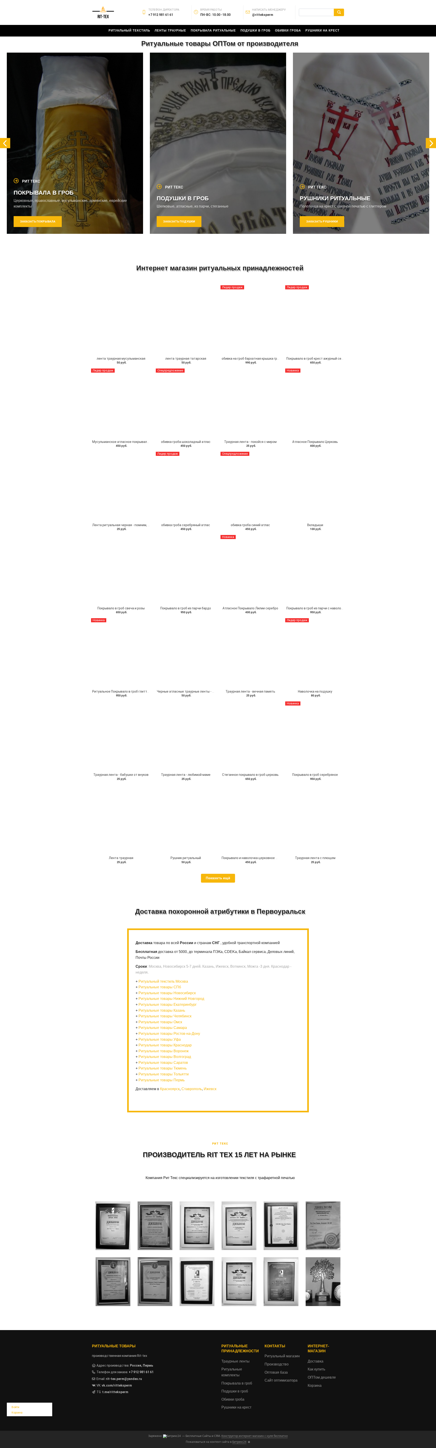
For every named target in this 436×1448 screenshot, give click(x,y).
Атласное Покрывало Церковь (315, 442)
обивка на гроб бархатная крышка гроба (252, 358)
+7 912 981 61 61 (141, 1372)
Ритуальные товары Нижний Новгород (171, 999)
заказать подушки (36, 221)
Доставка (315, 1361)
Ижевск (210, 1089)
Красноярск (170, 1089)
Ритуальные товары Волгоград (165, 1057)
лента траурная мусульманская (121, 358)
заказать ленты (320, 221)
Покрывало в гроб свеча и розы (121, 608)
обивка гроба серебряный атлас (185, 525)
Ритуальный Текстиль (129, 30)
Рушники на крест (322, 30)
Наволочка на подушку (315, 691)
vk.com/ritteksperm (117, 1385)
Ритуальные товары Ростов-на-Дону (169, 1033)
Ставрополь (191, 1089)
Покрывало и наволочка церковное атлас (253, 858)
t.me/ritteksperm (115, 1392)
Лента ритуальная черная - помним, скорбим (126, 525)
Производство (277, 1364)
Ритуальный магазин (282, 1356)
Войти (15, 1407)
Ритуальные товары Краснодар (165, 1045)
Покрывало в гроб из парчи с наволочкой (317, 608)
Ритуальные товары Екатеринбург (168, 1004)
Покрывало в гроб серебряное (315, 774)
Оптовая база (276, 1372)
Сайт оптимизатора (281, 1380)
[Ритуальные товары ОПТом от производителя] (250, 403)
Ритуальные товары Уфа (160, 1039)
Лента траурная (121, 858)
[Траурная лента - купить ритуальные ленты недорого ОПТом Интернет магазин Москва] (315, 819)
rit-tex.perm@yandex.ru (124, 1379)
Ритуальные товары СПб (160, 987)
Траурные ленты (235, 1361)
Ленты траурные (170, 30)
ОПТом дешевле (322, 1377)
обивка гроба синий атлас (250, 525)
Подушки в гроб (255, 30)
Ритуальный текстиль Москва (163, 981)
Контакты (275, 1346)
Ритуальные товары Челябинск (165, 1016)
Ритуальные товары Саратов (163, 1063)
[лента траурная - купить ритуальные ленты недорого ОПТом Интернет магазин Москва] (121, 319)
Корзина (17, 1412)
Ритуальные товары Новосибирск (167, 993)
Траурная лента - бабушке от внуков (121, 774)
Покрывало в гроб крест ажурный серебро (318, 358)
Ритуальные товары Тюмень (163, 1068)
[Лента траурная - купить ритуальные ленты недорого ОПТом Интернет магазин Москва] (121, 819)
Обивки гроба (288, 30)
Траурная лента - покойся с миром (250, 442)
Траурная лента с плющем (315, 858)
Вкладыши (315, 525)
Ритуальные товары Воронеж (164, 1051)
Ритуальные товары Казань (162, 1010)
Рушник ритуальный (186, 858)
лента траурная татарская (185, 358)
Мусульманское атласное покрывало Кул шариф (129, 442)
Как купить (316, 1369)
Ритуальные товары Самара (163, 1028)
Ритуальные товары (114, 1346)
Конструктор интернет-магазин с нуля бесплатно (254, 1436)
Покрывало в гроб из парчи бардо (185, 608)
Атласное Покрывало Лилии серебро (250, 608)
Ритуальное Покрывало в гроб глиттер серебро (128, 691)
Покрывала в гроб (236, 1383)
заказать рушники (179, 221)
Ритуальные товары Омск (160, 1022)
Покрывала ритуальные (213, 30)
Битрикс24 (239, 1442)
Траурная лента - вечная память (250, 691)
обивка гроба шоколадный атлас (186, 442)
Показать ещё (218, 878)
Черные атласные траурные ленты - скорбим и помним (198, 691)
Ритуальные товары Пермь (162, 1080)
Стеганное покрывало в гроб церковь (250, 774)
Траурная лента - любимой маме (186, 774)
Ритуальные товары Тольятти (164, 1074)
